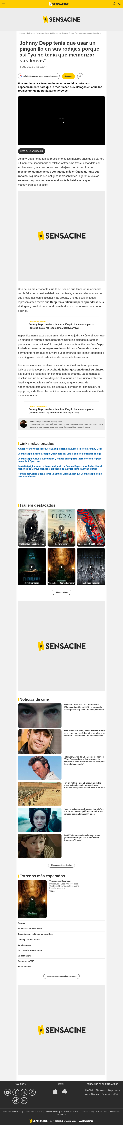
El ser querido (24, 967)
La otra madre (24, 945)
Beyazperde (114, 1090)
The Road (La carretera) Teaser (32, 544)
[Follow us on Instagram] (33, 1092)
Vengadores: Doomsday (60, 881)
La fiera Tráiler (61, 544)
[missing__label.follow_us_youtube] (8, 1092)
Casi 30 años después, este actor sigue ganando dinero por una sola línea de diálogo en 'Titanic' (82, 837)
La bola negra (24, 956)
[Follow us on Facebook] (16, 1092)
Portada (22, 33)
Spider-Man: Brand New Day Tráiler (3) (91, 544)
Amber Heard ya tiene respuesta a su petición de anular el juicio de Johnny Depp (60, 448)
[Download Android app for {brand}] (66, 1091)
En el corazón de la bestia (30, 929)
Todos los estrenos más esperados (61, 976)
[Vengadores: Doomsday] (32, 899)
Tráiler (52, 891)
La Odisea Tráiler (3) (91, 583)
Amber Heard (26, 167)
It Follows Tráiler (32, 583)
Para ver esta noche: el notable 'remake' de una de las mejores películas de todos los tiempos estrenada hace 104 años (84, 811)
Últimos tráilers (61, 592)
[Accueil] (59, 4)
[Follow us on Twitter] (24, 1092)
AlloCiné (89, 1090)
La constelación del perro (30, 950)
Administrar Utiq (87, 1112)
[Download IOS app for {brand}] (56, 1091)
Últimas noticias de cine (61, 865)
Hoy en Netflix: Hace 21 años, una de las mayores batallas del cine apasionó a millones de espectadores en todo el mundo (84, 785)
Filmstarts (101, 1090)
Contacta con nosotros (33, 1112)
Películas (30, 33)
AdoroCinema (92, 1094)
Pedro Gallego (35, 421)
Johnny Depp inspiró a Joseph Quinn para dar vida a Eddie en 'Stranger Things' (60, 453)
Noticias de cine (42, 33)
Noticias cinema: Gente (58, 33)
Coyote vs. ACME (26, 961)
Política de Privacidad (69, 1112)
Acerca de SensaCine (12, 1112)
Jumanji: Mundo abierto (29, 939)
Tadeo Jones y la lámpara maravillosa (35, 934)
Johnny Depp (26, 158)
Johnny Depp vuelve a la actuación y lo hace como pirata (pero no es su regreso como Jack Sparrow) (61, 326)
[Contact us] (24, 1100)
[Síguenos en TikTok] (16, 1100)
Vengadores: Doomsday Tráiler (61, 583)
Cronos (21, 923)
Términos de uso (51, 1112)
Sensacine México (111, 1094)
